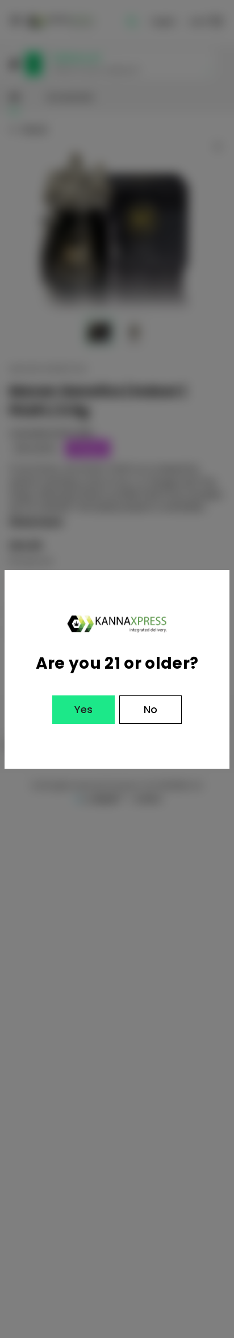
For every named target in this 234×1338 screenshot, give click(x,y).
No (150, 709)
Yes (83, 709)
